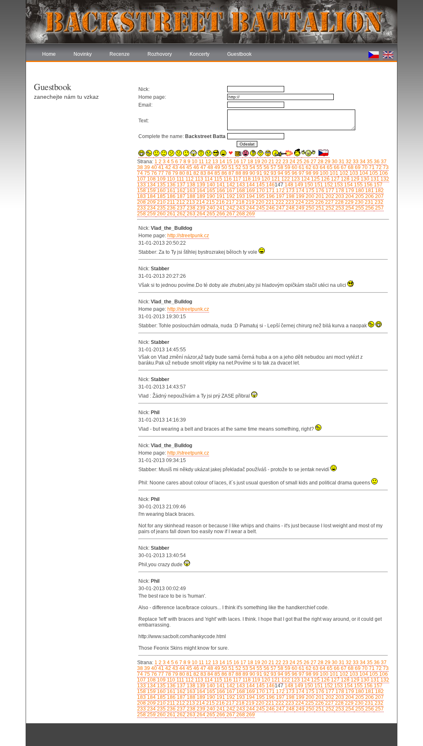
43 (174, 167)
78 (167, 173)
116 (227, 179)
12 (207, 161)
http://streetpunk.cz (188, 235)
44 (181, 167)
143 (240, 185)
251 (319, 208)
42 (167, 167)
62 (307, 167)
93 (272, 173)
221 (269, 202)
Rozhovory (159, 54)
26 (305, 161)
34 (362, 161)
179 (349, 190)
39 (146, 167)
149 (298, 185)
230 (359, 202)
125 (315, 179)
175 (309, 190)
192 (230, 196)
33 (355, 161)
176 (319, 190)
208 (141, 202)
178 (339, 190)
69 (357, 167)
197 (280, 196)
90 (251, 173)
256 (369, 208)
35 (369, 161)
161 (171, 190)
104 (363, 173)
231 (368, 202)
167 (230, 190)
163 (190, 190)
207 (379, 196)
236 (171, 208)
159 (151, 190)
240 (210, 208)
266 (220, 214)
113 (198, 179)
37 (383, 161)
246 (270, 208)
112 (189, 179)
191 (220, 196)
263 (190, 214)
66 (336, 167)
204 (349, 196)
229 (349, 202)
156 (368, 185)
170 (260, 190)
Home (49, 54)
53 (244, 167)
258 (141, 214)
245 (260, 208)
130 (364, 179)
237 (180, 208)
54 (251, 167)
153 (338, 185)
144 (250, 185)
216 (220, 202)
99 (314, 173)
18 (249, 161)
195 (260, 196)
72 (378, 167)
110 (170, 179)
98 (307, 173)
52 (237, 167)
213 (190, 202)
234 (151, 208)
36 (376, 161)
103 (353, 173)
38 (140, 167)
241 (220, 208)
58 (279, 167)
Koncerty (199, 54)
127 (335, 179)
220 (259, 202)
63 (314, 167)
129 (354, 179)
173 (290, 190)
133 (141, 185)
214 (200, 202)
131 (374, 179)
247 (280, 208)
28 (319, 161)
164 (200, 190)
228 (339, 202)
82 (195, 173)
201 (319, 196)
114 (208, 179)
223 (289, 202)
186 (171, 196)
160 (161, 190)
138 (190, 185)
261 (171, 214)
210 (161, 202)
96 (293, 173)
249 (299, 208)
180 (359, 190)
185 (161, 196)
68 (350, 167)
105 (373, 173)
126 (325, 179)
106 (383, 173)
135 (161, 185)
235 (161, 208)
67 (343, 167)
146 (270, 185)
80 (181, 173)
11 (200, 161)
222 (279, 202)
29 (326, 161)
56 (265, 167)
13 (214, 161)
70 (364, 167)
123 (295, 179)
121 (275, 179)
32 (348, 161)
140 (210, 185)
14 (221, 161)
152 (328, 185)
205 (359, 196)
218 (240, 202)
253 (339, 208)
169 (250, 190)
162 (180, 190)
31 (341, 161)
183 (141, 196)
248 (290, 208)
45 (188, 167)
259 (151, 214)
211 (170, 202)
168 (240, 190)
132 (384, 179)
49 (216, 167)
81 (188, 173)
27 (312, 161)
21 (270, 161)
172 (280, 190)
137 (180, 185)
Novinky (83, 54)
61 (300, 167)
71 (371, 167)
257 (379, 208)
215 (210, 202)
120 (265, 179)
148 (288, 185)
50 (223, 167)
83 (202, 173)
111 (179, 179)
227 (329, 202)
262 (180, 214)
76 (153, 173)
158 (141, 190)
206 (369, 196)
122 (285, 179)
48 (209, 167)
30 (333, 161)
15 (228, 161)
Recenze (119, 54)
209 (151, 202)
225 (309, 202)
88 (237, 173)
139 (200, 185)
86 (223, 173)
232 (378, 202)
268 (240, 214)
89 (244, 173)
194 (250, 196)
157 (378, 185)
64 (322, 167)
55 (258, 167)
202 (329, 196)
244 (250, 208)
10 (193, 161)
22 (277, 161)
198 (290, 196)
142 (230, 185)
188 (190, 196)
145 (260, 185)
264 (200, 214)
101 (333, 173)
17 (242, 161)
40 (153, 167)
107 (141, 179)
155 (358, 185)
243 (240, 208)
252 (329, 208)
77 (160, 173)
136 (171, 185)
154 (348, 185)
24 (291, 161)
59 (286, 167)
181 (369, 190)
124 (305, 179)
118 (246, 179)
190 (210, 196)
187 (180, 196)
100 (323, 173)
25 (298, 161)
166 (220, 190)
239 (200, 208)
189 (200, 196)
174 (299, 190)
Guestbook (239, 54)
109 (161, 179)
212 (180, 202)
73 (385, 167)
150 (308, 185)
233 (141, 208)
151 (318, 185)
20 (263, 161)
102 (343, 173)
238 (190, 208)
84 (209, 173)
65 (329, 167)
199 (299, 196)
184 (151, 196)
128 (344, 179)
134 (151, 185)
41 (160, 167)
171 (270, 190)
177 (329, 190)
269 (250, 214)
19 (256, 161)
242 (230, 208)
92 (265, 173)
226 (319, 202)
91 (258, 173)
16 (235, 161)
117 (236, 179)
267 (230, 214)
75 (146, 173)
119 (255, 179)
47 (202, 167)
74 (140, 173)
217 (230, 202)
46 (195, 167)
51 (230, 167)
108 (151, 179)
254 (349, 208)
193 (240, 196)
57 (272, 167)
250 (309, 208)
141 (220, 185)
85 (216, 173)
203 (339, 196)
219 (249, 202)
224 (299, 202)
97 (300, 173)
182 (379, 190)
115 (217, 179)
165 (210, 190)
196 (270, 196)
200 (309, 196)
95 (286, 173)
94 (279, 173)
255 (359, 208)
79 (174, 173)
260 (161, 214)
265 (210, 214)
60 (293, 167)
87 (230, 173)
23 (284, 161)
